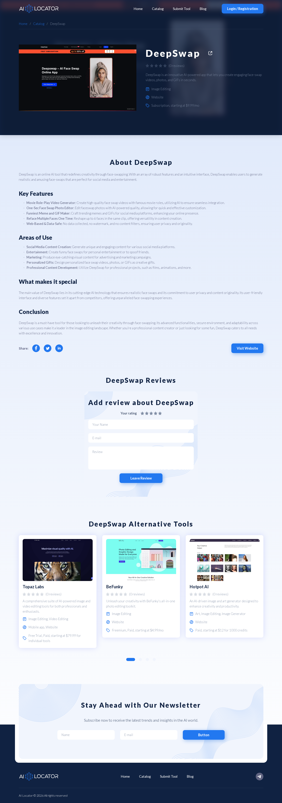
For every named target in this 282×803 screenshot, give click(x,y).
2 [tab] (140, 659)
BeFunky (114, 586)
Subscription (160, 105)
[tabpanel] (57, 591)
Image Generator (234, 614)
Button (203, 735)
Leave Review (141, 478)
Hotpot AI (199, 586)
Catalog (158, 9)
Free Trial (35, 636)
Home (138, 9)
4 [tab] (154, 659)
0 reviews (176, 66)
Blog (203, 9)
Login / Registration (242, 9)
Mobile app (36, 627)
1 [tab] (130, 659)
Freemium (119, 630)
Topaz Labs (33, 586)
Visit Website (247, 348)
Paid (46, 636)
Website (157, 97)
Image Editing (161, 89)
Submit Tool (181, 9)
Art (197, 614)
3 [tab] (147, 659)
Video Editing (58, 619)
